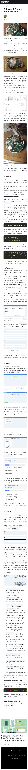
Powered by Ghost (14, 758)
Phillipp (14, 755)
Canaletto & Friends (12, 750)
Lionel (5, 755)
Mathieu (10, 755)
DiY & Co (5, 6)
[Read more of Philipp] (5, 16)
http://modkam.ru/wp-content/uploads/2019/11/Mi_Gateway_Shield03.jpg (15, 85)
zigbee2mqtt (10, 411)
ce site (22, 326)
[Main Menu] (26, 2)
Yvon (19, 755)
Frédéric (23, 755)
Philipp (5, 19)
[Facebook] (15, 753)
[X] (12, 753)
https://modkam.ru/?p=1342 (10, 90)
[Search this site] (23, 2)
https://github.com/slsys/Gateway (11, 196)
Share (24, 18)
